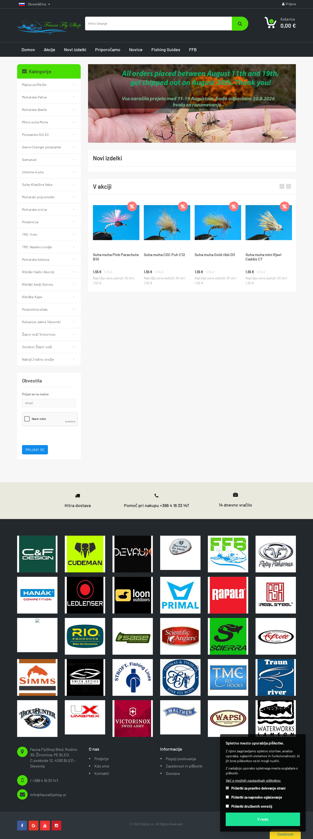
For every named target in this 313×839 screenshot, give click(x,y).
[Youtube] (45, 825)
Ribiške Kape (32, 297)
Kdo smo (101, 766)
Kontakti (101, 773)
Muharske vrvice (34, 209)
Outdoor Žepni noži (37, 347)
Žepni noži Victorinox (39, 334)
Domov (28, 49)
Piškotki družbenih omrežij (251, 806)
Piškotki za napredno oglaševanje (256, 797)
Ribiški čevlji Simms (37, 284)
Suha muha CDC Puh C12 (164, 254)
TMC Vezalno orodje (37, 247)
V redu (262, 819)
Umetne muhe (33, 172)
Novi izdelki (75, 49)
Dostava (173, 773)
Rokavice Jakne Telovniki (41, 322)
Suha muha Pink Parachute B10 (116, 256)
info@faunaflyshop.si (48, 794)
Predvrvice (30, 222)
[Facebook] (22, 825)
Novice (136, 49)
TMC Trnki (29, 234)
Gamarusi (29, 159)
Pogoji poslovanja (181, 758)
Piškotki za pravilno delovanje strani (258, 788)
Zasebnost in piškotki (184, 766)
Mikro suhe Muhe (35, 122)
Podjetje (101, 758)
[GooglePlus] (33, 825)
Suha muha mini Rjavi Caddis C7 (263, 256)
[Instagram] (56, 825)
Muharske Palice (34, 97)
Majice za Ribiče (34, 85)
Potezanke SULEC (35, 134)
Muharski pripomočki (38, 197)
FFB (193, 49)
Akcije (49, 49)
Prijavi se (35, 450)
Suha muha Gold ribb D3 (215, 254)
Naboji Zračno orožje (38, 359)
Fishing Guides (165, 49)
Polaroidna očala (34, 309)
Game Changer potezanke (41, 147)
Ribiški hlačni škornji (38, 272)
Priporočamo (107, 49)
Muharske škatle (34, 109)
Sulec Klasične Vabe (37, 184)
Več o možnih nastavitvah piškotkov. (253, 780)
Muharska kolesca (35, 259)
